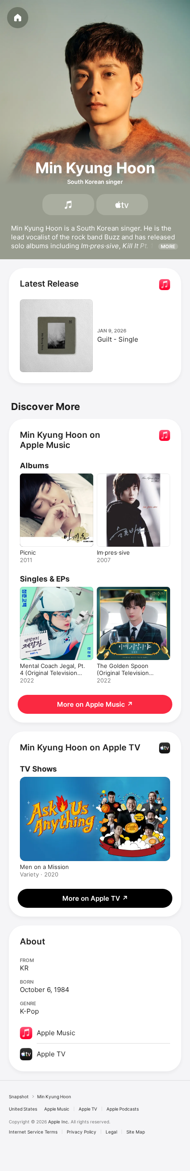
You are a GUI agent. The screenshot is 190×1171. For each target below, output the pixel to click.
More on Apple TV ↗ (95, 898)
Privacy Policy (81, 1132)
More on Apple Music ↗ (95, 704)
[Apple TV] (122, 204)
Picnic (28, 552)
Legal (111, 1132)
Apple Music (56, 1109)
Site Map (135, 1132)
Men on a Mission (44, 866)
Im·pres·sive (113, 552)
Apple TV (88, 1109)
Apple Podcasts (122, 1109)
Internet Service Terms (33, 1132)
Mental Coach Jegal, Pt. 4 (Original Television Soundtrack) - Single (52, 672)
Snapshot (19, 1096)
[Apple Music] (68, 204)
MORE (168, 246)
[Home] (17, 17)
